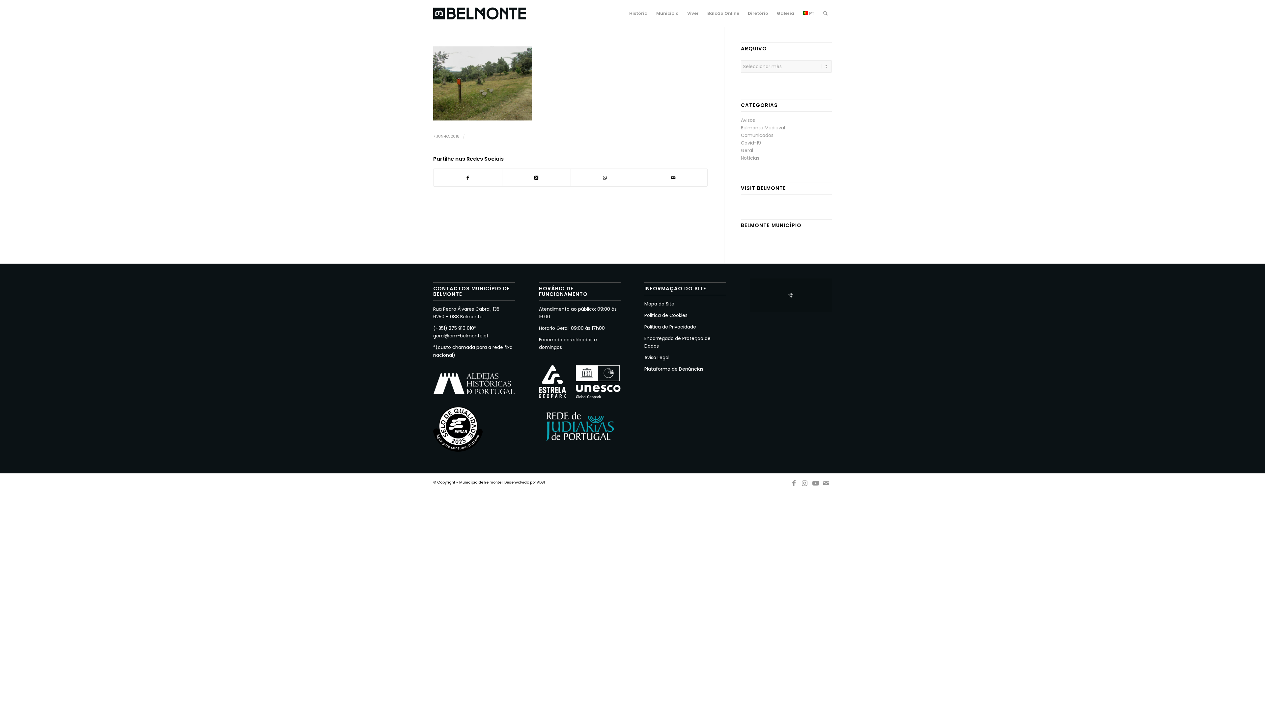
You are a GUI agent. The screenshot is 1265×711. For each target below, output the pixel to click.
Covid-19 (751, 143)
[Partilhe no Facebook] (468, 177)
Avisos (748, 120)
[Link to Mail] (826, 482)
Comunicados (757, 135)
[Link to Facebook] (794, 482)
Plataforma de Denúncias (673, 369)
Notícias (750, 158)
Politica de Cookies (666, 315)
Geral (747, 150)
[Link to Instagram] (805, 482)
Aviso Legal (656, 357)
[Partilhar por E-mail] (673, 177)
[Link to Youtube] (816, 482)
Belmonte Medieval (763, 127)
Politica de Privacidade (670, 327)
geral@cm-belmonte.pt (461, 335)
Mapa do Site (659, 304)
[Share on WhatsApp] (605, 177)
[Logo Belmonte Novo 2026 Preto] (479, 13)
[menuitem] (638, 13)
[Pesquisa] (825, 13)
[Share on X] (536, 177)
